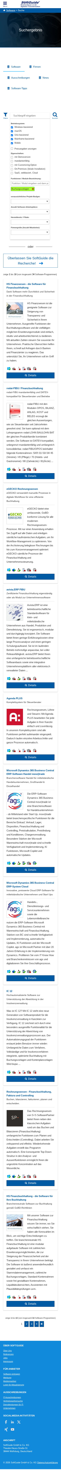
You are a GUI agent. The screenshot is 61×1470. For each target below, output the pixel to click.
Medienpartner (9, 1381)
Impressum (8, 1361)
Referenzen (8, 1354)
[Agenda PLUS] (30, 728)
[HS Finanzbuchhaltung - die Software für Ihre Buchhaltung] (30, 1250)
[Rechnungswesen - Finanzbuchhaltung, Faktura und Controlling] (30, 1138)
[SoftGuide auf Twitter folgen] (19, 1422)
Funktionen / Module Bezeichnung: (26, 179)
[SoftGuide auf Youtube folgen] (12, 1429)
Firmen (37, 66)
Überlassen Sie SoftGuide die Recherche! (31, 260)
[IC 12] (30, 1035)
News (46, 77)
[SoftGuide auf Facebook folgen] (6, 1422)
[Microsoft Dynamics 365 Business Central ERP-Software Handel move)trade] (30, 820)
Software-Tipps (19, 88)
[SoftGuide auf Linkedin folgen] (12, 1422)
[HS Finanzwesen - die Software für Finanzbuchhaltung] (30, 330)
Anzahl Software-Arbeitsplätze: (24, 207)
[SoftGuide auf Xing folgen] (6, 1429)
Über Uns (7, 1351)
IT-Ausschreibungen (12, 1397)
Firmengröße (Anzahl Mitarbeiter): (25, 228)
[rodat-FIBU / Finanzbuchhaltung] (30, 433)
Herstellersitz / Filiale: (20, 217)
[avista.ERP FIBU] (30, 638)
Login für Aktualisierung (13, 1385)
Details (32, 375)
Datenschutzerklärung (47, 1462)
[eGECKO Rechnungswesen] (30, 533)
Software (10, 10)
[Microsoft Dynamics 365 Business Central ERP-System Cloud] (30, 931)
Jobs (5, 1358)
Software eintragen (11, 1374)
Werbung (7, 1378)
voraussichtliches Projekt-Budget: (25, 197)
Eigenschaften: (17, 153)
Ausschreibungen (20, 77)
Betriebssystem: (18, 123)
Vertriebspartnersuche (13, 1401)
